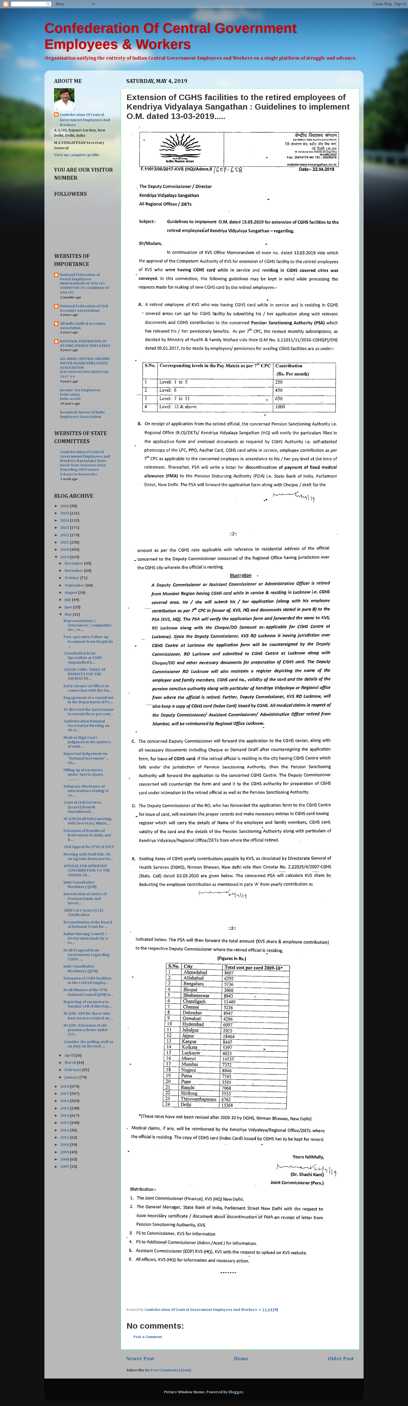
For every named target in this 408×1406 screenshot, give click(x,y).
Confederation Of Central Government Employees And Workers (85, 120)
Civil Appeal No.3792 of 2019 (89, 847)
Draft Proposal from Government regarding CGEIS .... (87, 954)
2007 (65, 1167)
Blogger (235, 1392)
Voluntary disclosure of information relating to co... (86, 791)
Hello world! (70, 399)
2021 (65, 542)
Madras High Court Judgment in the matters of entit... (87, 742)
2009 (65, 1152)
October (72, 578)
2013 (65, 1123)
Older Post (341, 1358)
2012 (65, 1130)
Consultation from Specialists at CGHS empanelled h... (83, 657)
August (71, 593)
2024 (65, 520)
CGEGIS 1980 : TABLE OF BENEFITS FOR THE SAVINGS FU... (85, 674)
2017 (65, 1094)
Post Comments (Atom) (171, 1370)
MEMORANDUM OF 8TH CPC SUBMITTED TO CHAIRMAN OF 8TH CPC (84, 288)
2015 (65, 1108)
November (74, 571)
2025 (65, 513)
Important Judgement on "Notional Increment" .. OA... (86, 758)
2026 (65, 506)
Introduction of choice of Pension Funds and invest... (85, 898)
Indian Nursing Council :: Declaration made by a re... (86, 938)
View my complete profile (76, 155)
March (71, 1063)
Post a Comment (148, 1337)
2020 (65, 550)
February (73, 1070)
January (72, 1077)
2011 (65, 1137)
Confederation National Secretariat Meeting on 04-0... (86, 725)
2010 (65, 1145)
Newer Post (140, 1358)
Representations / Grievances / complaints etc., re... (87, 625)
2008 (65, 1159)
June (69, 607)
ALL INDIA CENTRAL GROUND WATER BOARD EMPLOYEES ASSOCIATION (85, 363)
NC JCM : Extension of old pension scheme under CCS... (86, 1030)
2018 (65, 1086)
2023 (65, 528)
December (74, 563)
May (69, 614)
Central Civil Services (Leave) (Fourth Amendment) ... (83, 807)
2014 (65, 1116)
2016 (65, 1101)
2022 (65, 535)
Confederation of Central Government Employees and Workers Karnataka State (85, 456)
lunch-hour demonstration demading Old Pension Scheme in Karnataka (83, 469)
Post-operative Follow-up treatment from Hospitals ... (88, 641)
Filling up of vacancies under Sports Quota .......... (83, 774)
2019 (65, 557)
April (69, 1055)
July (68, 600)
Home (241, 1358)
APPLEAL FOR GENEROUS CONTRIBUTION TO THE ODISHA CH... (87, 870)
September (75, 585)
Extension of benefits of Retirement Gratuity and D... (87, 835)
